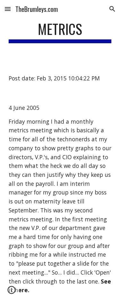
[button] (7, 9)
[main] (60, 32)
